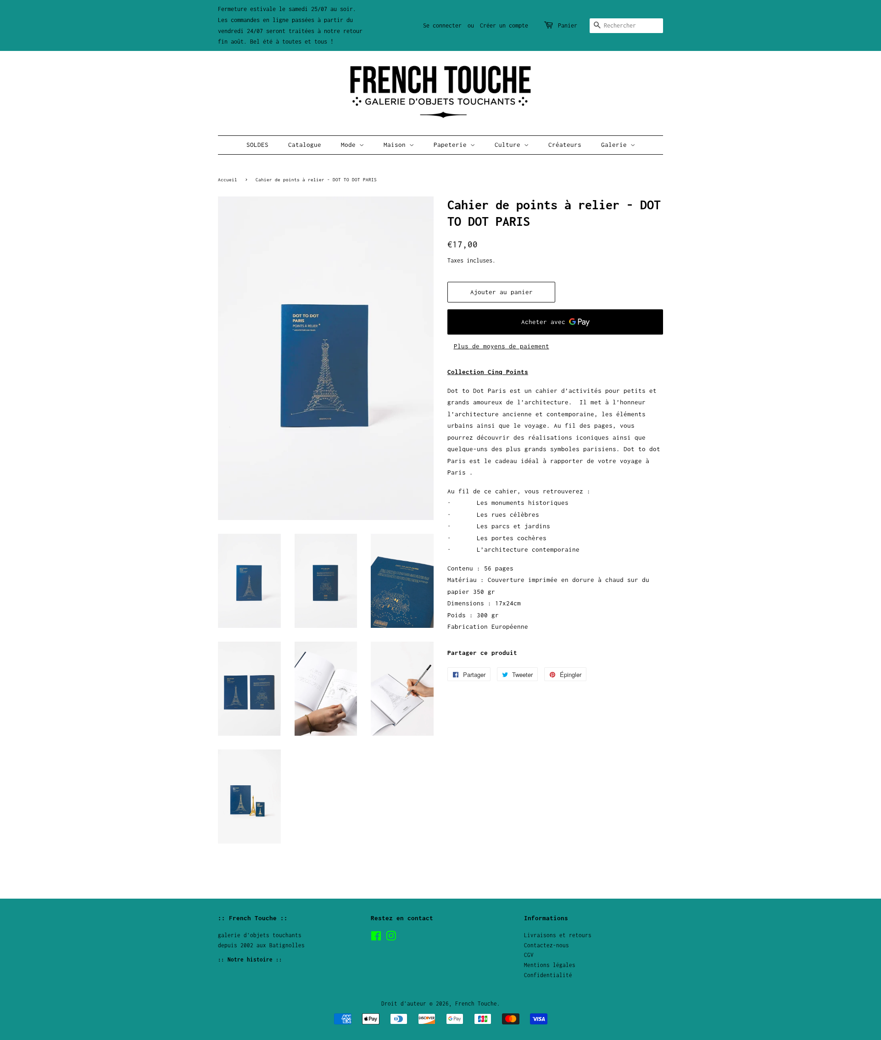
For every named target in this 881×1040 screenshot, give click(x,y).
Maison (396, 144)
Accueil (227, 179)
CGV (529, 955)
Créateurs (564, 144)
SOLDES (257, 144)
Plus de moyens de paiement (501, 346)
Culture (509, 144)
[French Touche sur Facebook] (376, 938)
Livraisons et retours (557, 935)
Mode (350, 144)
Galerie (615, 144)
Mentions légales (549, 965)
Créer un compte (504, 25)
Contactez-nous (546, 945)
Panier (567, 25)
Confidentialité (548, 975)
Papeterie (452, 144)
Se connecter (442, 25)
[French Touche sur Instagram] (391, 938)
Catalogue (304, 144)
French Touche (476, 1003)
